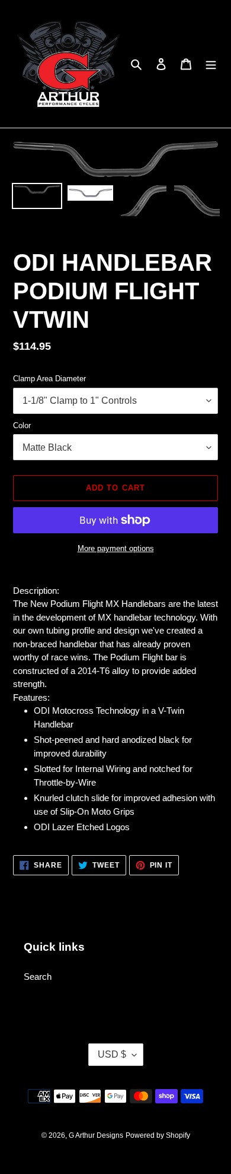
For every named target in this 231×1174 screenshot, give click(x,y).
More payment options (116, 548)
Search (38, 977)
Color (22, 425)
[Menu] (210, 64)
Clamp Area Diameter (49, 378)
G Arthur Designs (96, 1135)
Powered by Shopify (158, 1135)
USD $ (112, 1054)
